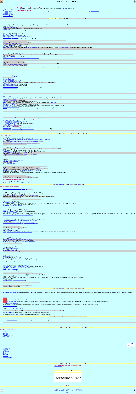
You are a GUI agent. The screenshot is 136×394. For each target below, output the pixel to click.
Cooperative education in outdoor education (9, 200)
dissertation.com (64, 8)
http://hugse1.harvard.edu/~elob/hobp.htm (19, 95)
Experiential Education (6, 331)
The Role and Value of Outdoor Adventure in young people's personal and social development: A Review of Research (22, 170)
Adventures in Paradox (6, 25)
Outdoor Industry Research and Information (9, 113)
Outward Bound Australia (6, 115)
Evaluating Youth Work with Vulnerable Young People (12, 124)
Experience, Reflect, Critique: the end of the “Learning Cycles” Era (12, 45)
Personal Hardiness (5, 355)
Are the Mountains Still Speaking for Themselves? (10, 27)
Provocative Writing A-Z (52, 133)
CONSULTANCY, (62, 390)
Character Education (5, 347)
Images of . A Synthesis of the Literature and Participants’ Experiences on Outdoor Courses (21, 157)
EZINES (81, 390)
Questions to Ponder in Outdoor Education (9, 56)
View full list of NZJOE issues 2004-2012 (17, 308)
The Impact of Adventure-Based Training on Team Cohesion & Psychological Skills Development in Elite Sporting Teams (20, 223)
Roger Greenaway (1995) (26, 182)
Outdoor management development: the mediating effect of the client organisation (14, 258)
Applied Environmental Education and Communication (11, 292)
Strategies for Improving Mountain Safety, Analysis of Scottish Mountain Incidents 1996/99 (16, 275)
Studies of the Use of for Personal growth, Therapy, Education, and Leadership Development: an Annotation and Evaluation (22, 166)
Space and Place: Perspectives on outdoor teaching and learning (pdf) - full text (14, 274)
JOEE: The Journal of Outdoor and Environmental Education (11, 303)
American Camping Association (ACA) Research (9, 78)
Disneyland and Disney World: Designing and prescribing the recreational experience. (15, 41)
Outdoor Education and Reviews (8, 14)
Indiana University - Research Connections (9, 98)
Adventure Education (6, 344)
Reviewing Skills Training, (67, 389)
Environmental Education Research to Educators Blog (10, 87)
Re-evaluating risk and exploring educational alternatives (25, 53)
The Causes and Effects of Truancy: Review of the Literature (13, 122)
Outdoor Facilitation (5, 353)
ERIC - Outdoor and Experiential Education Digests (10, 88)
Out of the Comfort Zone (6, 54)
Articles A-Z (67, 133)
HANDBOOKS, (67, 390)
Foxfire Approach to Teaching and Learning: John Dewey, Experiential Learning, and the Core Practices (18, 215)
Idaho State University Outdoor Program (8, 96)
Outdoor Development (6, 351)
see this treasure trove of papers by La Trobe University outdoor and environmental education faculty (26, 199)
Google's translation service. (95, 11)
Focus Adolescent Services (6, 94)
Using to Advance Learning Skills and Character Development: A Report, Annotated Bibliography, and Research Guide (24, 168)
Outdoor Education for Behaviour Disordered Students (10, 254)
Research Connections (6, 118)
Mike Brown (5, 52)
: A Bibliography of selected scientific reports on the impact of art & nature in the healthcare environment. (21, 141)
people (21, 8)
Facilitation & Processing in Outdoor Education (9, 93)
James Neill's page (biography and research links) (10, 99)
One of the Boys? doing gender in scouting (9, 243)
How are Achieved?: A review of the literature (15, 152)
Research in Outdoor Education (7, 312)
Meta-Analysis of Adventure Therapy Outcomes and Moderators (12, 235)
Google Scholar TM (84, 133)
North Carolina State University (7, 106)
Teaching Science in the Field (7, 278)
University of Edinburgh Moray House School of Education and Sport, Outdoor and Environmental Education (18, 129)
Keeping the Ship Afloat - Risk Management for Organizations (11, 226)
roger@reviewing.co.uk (57, 67)
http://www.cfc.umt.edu (28, 265)
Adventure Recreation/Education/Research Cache (10, 75)
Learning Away (5, 102)
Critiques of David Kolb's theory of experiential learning (11, 38)
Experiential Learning (6, 332)
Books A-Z (79, 133)
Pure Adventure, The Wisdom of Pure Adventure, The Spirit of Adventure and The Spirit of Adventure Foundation (19, 267)
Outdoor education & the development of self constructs (11, 250)
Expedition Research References (7, 151)
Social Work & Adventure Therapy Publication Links (10, 125)
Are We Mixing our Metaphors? (7, 29)
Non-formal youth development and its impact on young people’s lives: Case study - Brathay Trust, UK (17, 239)
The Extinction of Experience (7, 47)
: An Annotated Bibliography (10, 161)
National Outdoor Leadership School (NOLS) (9, 105)
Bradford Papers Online (6, 82)
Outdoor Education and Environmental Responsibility (10, 248)
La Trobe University (5, 101)
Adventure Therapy (5, 345)
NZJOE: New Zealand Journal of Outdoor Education (10, 306)
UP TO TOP (68, 392)
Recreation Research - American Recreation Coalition (10, 117)
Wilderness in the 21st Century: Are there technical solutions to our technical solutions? (15, 64)
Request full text (28, 176)
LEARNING (78, 389)
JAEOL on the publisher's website (30, 299)
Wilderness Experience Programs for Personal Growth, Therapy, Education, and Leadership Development (17, 285)
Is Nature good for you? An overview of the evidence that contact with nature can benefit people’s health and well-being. (20, 154)
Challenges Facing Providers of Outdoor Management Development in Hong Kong (15, 189)
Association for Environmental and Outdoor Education (10, 79)
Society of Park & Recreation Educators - (11, 126)
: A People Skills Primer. (12, 146)
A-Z (6, 6)
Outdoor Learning (5, 354)
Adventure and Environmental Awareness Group (9, 74)
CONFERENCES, (76, 390)
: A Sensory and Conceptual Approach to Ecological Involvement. (14, 137)
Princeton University (5, 116)
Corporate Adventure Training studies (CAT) (9, 85)
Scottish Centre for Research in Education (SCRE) (10, 120)
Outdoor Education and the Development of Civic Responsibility (12, 246)
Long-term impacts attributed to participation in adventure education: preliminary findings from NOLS (17, 232)
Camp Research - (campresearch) (9, 83)
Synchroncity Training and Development (8, 127)
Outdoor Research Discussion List (12, 320)
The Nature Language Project (7, 128)
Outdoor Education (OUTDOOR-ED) (10, 109)
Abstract (16, 176)
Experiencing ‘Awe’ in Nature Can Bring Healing (10, 212)
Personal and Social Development (7, 357)
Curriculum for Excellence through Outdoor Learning (10, 202)
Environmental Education (6, 348)
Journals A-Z (71, 133)
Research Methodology (6, 336)
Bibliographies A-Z (62, 133)
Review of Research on (9, 163)
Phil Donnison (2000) (20, 182)
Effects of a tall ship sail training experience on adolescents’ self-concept (13, 205)
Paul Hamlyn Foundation (53, 102)
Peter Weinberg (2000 (16, 181)
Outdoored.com (5, 108)
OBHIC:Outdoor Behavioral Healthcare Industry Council (11, 107)
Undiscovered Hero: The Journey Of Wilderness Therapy (11, 61)
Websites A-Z (58, 133)
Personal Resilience (5, 356)
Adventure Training (5, 346)
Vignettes (4, 63)
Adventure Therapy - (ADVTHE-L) (10, 76)
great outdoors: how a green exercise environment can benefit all (12, 218)
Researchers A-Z (75, 133)
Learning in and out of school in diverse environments (10, 230)
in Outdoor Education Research (9, 86)
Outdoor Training (5, 334)
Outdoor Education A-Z (7, 11)
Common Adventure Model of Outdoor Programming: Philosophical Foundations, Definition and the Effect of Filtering (20, 195)
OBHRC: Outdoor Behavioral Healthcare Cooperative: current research (13, 160)
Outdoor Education (7, 13)
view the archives (47, 119)
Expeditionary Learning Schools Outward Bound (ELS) (10, 211)
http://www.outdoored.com (38, 273)
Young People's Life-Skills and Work (10, 123)
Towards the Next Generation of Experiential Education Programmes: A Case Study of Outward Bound (17, 282)
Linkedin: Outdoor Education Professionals (9, 104)
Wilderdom (4, 130)
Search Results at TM (8, 15)
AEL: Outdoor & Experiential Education (8, 77)
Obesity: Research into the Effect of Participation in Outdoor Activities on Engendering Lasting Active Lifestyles (19, 241)
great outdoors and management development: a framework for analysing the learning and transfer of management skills (20, 220)
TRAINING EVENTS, (57, 390)
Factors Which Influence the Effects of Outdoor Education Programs (12, 48)
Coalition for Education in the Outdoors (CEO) (9, 84)
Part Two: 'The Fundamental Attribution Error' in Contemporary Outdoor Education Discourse (16, 36)
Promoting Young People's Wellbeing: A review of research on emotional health (16, 121)
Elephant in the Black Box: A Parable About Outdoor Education (12, 43)
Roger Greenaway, (60, 389)
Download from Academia (21, 176)
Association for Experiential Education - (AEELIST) (12, 80)
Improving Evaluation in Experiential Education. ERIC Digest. (12, 97)
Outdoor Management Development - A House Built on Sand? (11, 256)
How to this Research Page (8, 16)
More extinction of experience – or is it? (32, 47)
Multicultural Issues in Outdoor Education (9, 237)
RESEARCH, (72, 390)
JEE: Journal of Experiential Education (12, 301)
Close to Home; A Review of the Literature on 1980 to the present (20, 143)
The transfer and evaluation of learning (8, 335)
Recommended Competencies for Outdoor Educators (10, 269)
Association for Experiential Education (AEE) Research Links (11, 81)
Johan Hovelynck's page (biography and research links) (10, 100)
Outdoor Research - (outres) (9, 114)
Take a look (32, 322)
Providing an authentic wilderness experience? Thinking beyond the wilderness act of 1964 (16, 266)
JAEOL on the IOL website (16, 299)
